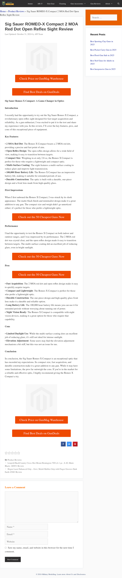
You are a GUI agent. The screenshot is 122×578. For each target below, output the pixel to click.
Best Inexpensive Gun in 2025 (103, 69)
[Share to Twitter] (69, 446)
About (107, 3)
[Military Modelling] (8, 3)
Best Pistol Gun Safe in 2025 (102, 55)
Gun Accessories (77, 3)
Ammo (30, 3)
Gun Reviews (96, 3)
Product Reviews (16, 11)
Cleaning (62, 3)
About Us (69, 574)
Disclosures (81, 574)
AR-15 (40, 3)
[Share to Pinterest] (75, 446)
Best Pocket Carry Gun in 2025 (103, 49)
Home (3, 11)
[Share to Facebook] (63, 446)
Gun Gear (50, 3)
